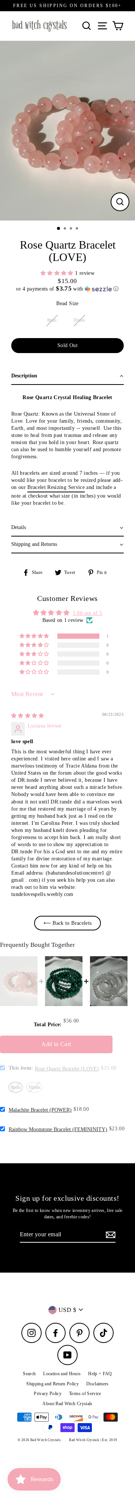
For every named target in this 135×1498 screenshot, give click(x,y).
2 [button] (66, 229)
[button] (57, 273)
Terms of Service (85, 1393)
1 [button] (59, 229)
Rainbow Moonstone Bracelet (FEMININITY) (58, 1129)
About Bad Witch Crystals (67, 1403)
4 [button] (78, 229)
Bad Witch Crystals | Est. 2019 (93, 1440)
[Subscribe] (110, 1234)
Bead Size (67, 303)
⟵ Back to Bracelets (68, 923)
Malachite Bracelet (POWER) (40, 1110)
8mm (52, 320)
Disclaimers (97, 1383)
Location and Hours (62, 1373)
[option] (67, 131)
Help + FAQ (100, 1373)
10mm (79, 320)
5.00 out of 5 (87, 613)
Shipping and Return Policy (52, 1383)
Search (29, 1373)
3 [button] (72, 229)
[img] (27, 715)
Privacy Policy (48, 1393)
